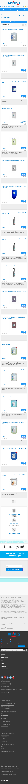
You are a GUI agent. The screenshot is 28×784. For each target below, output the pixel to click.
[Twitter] (10, 677)
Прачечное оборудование (6, 692)
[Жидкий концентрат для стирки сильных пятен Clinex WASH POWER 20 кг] (14, 63)
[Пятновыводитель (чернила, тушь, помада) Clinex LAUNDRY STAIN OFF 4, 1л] (14, 272)
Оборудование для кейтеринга (7, 683)
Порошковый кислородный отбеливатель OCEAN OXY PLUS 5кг (13, 475)
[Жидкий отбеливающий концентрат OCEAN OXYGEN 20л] (14, 456)
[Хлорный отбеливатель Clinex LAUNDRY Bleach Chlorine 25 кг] (14, 89)
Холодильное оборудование (6, 687)
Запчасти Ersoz (4, 739)
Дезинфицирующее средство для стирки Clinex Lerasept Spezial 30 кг (14, 187)
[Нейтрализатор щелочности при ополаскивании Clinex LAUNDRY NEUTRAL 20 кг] (14, 115)
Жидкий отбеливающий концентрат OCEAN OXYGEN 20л (14, 448)
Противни (2, 719)
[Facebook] (8, 677)
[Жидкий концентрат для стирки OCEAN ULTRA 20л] (14, 37)
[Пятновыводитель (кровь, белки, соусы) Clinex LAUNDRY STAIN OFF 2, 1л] (14, 220)
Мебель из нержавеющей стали (7, 698)
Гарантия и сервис (4, 657)
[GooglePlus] (5, 677)
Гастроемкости (4, 718)
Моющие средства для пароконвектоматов (9, 766)
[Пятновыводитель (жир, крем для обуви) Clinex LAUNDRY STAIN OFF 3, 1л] (14, 246)
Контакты (2, 658)
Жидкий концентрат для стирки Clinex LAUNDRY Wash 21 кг (14, 292)
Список (26, 25)
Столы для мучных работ (5, 708)
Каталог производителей (5, 668)
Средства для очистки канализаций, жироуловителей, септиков (13, 772)
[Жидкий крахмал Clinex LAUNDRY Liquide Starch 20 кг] (14, 168)
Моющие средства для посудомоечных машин (10, 768)
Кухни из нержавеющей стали (6, 700)
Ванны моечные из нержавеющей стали (8, 709)
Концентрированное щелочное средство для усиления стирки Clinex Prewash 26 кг (13, 318)
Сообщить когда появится (23, 43)
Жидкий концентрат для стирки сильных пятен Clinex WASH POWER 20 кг (13, 56)
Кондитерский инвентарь (5, 724)
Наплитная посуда (4, 716)
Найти (24, 650)
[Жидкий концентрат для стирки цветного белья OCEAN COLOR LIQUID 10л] (14, 403)
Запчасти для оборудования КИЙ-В (7, 733)
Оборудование (4, 680)
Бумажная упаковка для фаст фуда (7, 751)
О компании (3, 654)
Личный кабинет (4, 661)
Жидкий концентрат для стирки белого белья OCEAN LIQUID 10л (13, 370)
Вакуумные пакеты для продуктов (7, 749)
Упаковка (2, 748)
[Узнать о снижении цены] (23, 45)
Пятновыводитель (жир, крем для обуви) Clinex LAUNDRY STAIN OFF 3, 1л (14, 239)
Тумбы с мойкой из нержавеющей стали (8, 711)
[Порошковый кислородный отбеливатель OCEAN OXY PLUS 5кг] (14, 482)
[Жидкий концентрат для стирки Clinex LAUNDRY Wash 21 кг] (14, 299)
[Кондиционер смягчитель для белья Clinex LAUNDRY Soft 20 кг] (14, 141)
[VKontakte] (2, 677)
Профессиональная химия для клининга (8, 774)
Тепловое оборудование (5, 681)
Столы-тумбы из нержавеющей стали (8, 703)
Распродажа (3, 666)
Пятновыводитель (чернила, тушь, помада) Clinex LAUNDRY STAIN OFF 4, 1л (12, 266)
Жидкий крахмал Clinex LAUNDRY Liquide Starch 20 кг (13, 160)
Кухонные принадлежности (6, 721)
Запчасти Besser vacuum (5, 736)
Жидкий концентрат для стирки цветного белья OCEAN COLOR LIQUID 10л (13, 397)
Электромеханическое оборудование (8, 684)
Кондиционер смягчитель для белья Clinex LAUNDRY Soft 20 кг (14, 135)
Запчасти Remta (4, 741)
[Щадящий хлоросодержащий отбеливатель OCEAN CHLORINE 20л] (14, 430)
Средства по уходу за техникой (7, 771)
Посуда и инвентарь (4, 715)
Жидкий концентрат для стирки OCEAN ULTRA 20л (12, 29)
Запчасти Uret (3, 738)
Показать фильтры (14, 21)
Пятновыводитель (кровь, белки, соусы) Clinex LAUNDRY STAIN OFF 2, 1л (14, 213)
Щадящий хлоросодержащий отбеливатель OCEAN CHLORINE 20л (13, 423)
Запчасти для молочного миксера (7, 744)
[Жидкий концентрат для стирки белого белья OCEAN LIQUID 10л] (14, 377)
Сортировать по (5, 24)
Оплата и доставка (4, 655)
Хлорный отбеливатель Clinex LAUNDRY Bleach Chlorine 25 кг (14, 82)
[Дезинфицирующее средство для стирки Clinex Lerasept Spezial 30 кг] (14, 194)
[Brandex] (14, 780)
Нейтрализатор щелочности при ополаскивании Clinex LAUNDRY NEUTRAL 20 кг (13, 108)
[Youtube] (13, 677)
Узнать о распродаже (14, 569)
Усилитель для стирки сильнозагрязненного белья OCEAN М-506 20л (12, 344)
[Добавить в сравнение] (25, 45)
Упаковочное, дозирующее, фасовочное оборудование (11, 689)
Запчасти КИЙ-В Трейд (5, 735)
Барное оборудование (5, 686)
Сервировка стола (4, 726)
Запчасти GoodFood (4, 742)
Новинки (2, 663)
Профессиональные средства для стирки (8, 769)
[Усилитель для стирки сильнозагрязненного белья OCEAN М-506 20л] (14, 351)
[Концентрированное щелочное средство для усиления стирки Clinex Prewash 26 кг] (14, 325)
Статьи (2, 660)
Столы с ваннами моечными (6, 706)
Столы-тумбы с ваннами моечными (7, 705)
